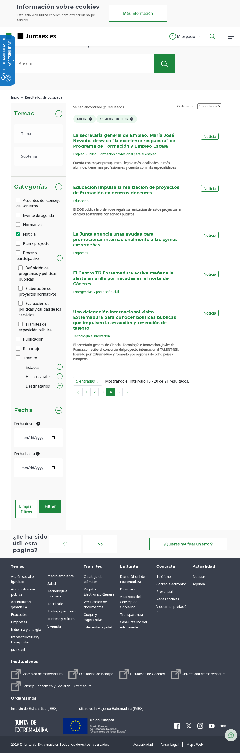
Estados (32, 367)
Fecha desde (25, 423)
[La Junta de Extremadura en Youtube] (212, 726)
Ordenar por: (186, 106)
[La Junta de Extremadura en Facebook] (177, 726)
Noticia (29, 234)
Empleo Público (85, 154)
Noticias (199, 576)
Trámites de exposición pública (35, 327)
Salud (51, 583)
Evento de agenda (38, 215)
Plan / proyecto (35, 243)
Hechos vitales (38, 376)
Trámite (29, 358)
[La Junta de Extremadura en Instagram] (200, 726)
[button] (184, 36)
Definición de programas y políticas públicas (38, 273)
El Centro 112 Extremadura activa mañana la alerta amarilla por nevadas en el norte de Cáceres (123, 278)
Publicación (32, 339)
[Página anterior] (78, 392)
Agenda (199, 584)
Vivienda (54, 626)
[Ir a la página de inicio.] (22, 36)
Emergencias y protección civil (96, 291)
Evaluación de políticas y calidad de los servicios (40, 309)
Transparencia (131, 614)
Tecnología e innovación (91, 336)
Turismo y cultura (61, 618)
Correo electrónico (171, 584)
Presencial (164, 591)
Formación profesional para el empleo (127, 154)
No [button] (100, 544)
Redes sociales (167, 599)
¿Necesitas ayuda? (98, 627)
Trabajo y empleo (61, 611)
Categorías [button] (31, 187)
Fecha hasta (25, 453)
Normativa (32, 224)
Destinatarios (38, 386)
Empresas (80, 253)
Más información (138, 13)
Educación (81, 200)
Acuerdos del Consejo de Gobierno (38, 203)
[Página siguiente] (127, 392)
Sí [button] (65, 544)
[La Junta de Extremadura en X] (189, 726)
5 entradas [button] (89, 382)
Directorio (128, 589)
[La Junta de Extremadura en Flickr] (223, 726)
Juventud (18, 649)
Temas (24, 114)
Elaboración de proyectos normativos (38, 291)
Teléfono (163, 576)
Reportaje (31, 348)
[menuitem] (64, 575)
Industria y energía (26, 629)
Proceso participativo (27, 255)
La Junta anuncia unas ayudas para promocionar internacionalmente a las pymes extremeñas (125, 239)
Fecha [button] (23, 410)
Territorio (55, 603)
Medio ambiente (60, 576)
